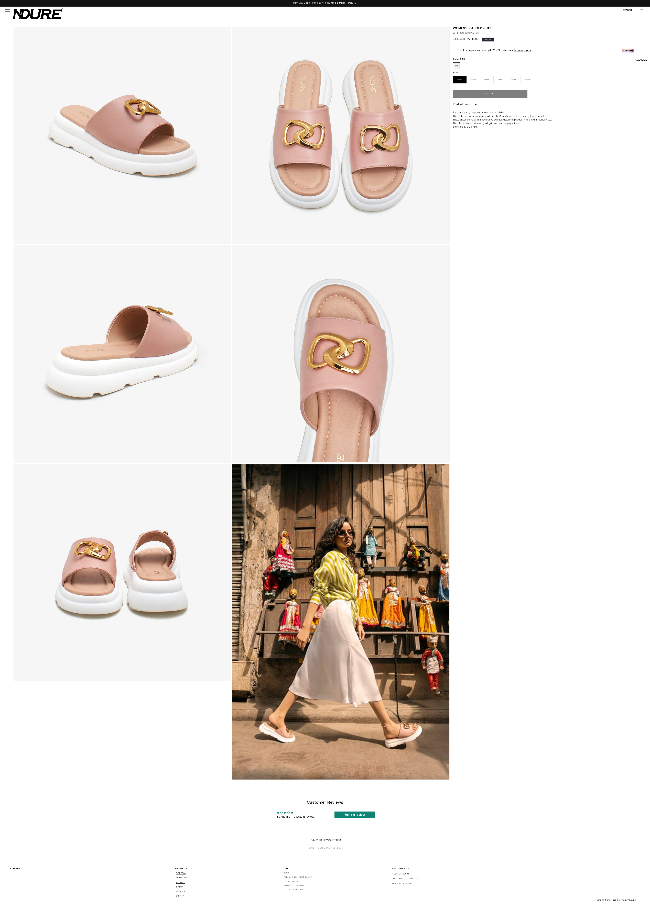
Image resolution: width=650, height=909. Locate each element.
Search (627, 10)
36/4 (462, 81)
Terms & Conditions (294, 890)
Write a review (354, 815)
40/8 (516, 81)
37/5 (475, 81)
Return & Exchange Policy (298, 877)
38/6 (489, 81)
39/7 (502, 81)
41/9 (529, 81)
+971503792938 (400, 874)
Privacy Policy (291, 881)
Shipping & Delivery (294, 885)
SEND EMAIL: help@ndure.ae (406, 879)
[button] (7, 10)
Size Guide (641, 60)
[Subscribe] (451, 848)
